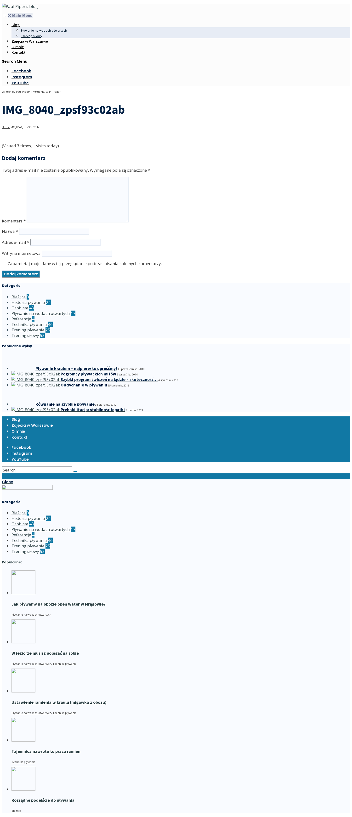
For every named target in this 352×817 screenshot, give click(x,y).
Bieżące (18, 297)
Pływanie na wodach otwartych (44, 30)
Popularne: (12, 562)
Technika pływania (29, 324)
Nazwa (10, 231)
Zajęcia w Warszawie (29, 41)
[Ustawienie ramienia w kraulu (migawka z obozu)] (23, 691)
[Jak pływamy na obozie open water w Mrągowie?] (23, 593)
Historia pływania (28, 302)
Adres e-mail (15, 242)
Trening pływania (28, 330)
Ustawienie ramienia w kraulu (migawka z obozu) (59, 702)
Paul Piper (22, 91)
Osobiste (19, 308)
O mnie (17, 46)
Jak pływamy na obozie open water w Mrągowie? (58, 604)
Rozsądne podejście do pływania (42, 800)
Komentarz (14, 221)
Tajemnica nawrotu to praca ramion (45, 751)
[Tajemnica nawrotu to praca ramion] (23, 740)
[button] (4, 15)
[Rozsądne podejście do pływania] (23, 789)
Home (6, 127)
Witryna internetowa (21, 253)
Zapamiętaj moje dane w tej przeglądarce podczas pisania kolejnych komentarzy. (85, 263)
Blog (15, 24)
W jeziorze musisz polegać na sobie (45, 653)
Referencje (21, 319)
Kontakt (18, 52)
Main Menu (20, 15)
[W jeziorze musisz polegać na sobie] (23, 642)
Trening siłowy (31, 36)
